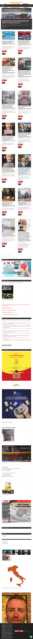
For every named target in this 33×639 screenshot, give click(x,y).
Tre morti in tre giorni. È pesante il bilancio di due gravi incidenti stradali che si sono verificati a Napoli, (24, 42)
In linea (4, 535)
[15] (13, 440)
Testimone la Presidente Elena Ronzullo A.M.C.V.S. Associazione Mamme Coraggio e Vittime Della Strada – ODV (8, 233)
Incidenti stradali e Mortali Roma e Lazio (8, 312)
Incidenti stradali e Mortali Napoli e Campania (9, 310)
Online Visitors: (5, 541)
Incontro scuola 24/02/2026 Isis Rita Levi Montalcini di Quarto (24, 202)
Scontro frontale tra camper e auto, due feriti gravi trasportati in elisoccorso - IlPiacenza (15, 328)
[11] (10, 440)
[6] (6, 299)
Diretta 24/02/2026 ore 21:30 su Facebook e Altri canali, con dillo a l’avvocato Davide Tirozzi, (7, 203)
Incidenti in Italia (5, 318)
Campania (3, 53)
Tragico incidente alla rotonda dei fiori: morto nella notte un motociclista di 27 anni (14, 325)
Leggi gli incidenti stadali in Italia (7, 422)
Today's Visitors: (5, 543)
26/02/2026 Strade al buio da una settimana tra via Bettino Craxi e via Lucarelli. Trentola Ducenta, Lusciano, (8, 169)
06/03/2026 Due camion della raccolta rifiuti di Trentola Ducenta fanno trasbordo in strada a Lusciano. (8, 106)
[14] (12, 440)
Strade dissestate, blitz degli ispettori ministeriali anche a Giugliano (8, 42)
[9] (8, 440)
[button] (31, 637)
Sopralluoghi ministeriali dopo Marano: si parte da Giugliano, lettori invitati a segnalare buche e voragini (24, 134)
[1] (2, 299)
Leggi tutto (3, 27)
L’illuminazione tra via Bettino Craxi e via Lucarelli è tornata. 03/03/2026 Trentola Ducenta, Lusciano (8, 138)
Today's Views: (5, 542)
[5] (5, 299)
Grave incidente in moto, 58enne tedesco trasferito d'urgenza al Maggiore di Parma (15, 320)
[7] (7, 440)
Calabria (20, 184)
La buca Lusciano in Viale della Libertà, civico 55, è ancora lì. (24, 107)
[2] (3, 299)
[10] (9, 440)
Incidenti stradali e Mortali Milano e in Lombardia (10, 314)
